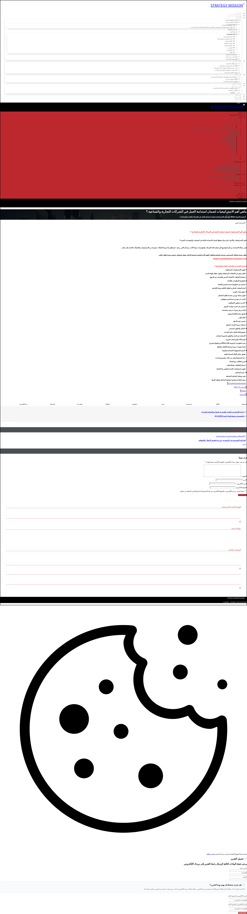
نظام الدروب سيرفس (235, 541)
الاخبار (244, 444)
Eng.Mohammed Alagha (237, 383)
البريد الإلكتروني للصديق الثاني (237, 904)
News (244, 391)
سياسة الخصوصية (236, 560)
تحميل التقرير (242, 913)
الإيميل (245, 877)
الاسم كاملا (243, 868)
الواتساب (244, 873)
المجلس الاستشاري (236, 538)
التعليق (244, 476)
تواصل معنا (238, 543)
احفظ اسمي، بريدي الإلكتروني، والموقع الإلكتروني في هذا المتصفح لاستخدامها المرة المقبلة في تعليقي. (212, 491)
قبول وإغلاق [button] (210, 854)
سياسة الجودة (237, 555)
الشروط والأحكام (236, 557)
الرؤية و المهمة (237, 533)
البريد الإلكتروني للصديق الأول (237, 896)
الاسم (244, 480)
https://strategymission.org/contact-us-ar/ (230, 259)
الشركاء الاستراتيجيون (235, 535)
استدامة (242, 394)
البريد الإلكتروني (241, 484)
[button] (231, 201)
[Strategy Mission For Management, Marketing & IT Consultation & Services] (228, 5)
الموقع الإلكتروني (241, 487)
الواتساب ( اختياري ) (240, 900)
